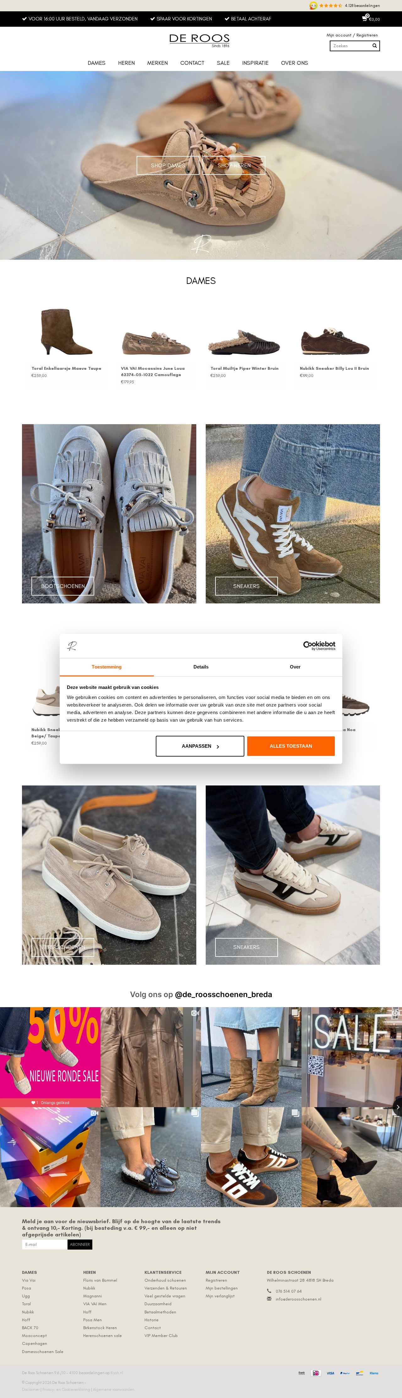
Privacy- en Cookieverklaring (66, 1389)
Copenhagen (34, 1343)
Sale (223, 62)
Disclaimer (31, 1389)
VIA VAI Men (94, 1303)
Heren (126, 62)
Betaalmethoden (160, 1312)
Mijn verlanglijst (220, 1296)
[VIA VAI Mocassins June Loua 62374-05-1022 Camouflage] (156, 332)
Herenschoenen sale (102, 1335)
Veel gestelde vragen (164, 1296)
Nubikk (28, 1312)
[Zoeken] (374, 46)
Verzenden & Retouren (165, 1288)
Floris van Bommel (100, 1280)
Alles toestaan (291, 746)
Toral (26, 1303)
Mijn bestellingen (222, 1288)
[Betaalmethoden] (301, 1372)
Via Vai (28, 1280)
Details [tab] (201, 666)
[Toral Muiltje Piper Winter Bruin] (246, 332)
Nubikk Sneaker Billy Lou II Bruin (334, 368)
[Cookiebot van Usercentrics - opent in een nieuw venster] (307, 646)
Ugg (26, 1296)
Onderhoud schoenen (165, 1280)
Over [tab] (295, 666)
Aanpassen (196, 746)
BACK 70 (30, 1327)
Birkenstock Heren (100, 1327)
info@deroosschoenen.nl (298, 1299)
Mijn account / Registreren (352, 35)
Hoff (26, 1320)
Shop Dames (168, 165)
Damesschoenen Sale (42, 1351)
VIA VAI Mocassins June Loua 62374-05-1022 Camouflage (153, 371)
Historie (151, 1320)
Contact (192, 62)
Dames (97, 62)
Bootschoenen (63, 586)
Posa (26, 1288)
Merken (157, 62)
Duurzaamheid (157, 1303)
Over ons (294, 62)
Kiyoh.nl (117, 1373)
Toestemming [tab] (107, 666)
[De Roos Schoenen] (201, 40)
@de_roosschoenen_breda (223, 994)
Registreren (216, 1280)
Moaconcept (34, 1335)
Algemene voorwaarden (113, 1389)
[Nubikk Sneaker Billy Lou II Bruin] (335, 332)
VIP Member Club (161, 1335)
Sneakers (246, 586)
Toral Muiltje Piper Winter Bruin (244, 368)
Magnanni (92, 1296)
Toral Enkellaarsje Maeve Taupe (66, 368)
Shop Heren (234, 165)
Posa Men (92, 1320)
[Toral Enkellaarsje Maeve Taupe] (67, 332)
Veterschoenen (63, 947)
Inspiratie (255, 62)
